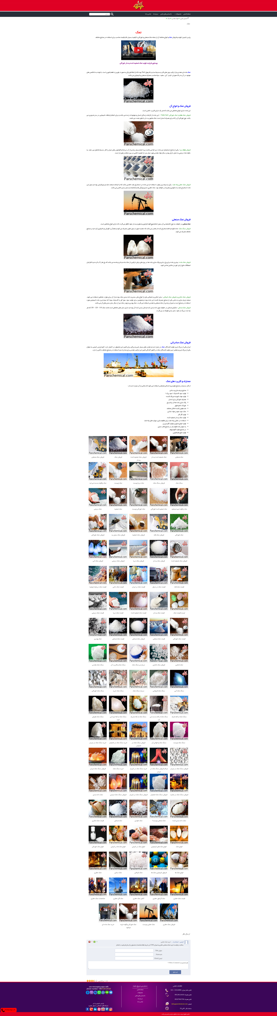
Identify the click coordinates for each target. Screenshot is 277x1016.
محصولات (178, 13)
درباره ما (155, 13)
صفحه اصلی (186, 13)
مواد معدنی (175, 18)
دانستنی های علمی (166, 13)
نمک (168, 18)
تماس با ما (148, 13)
